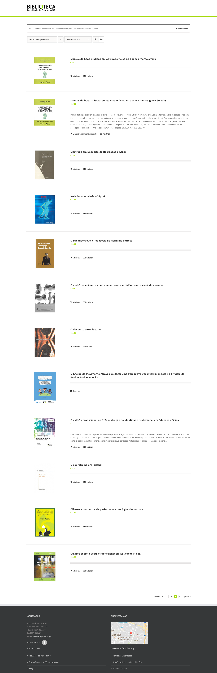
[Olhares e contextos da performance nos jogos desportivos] (45, 522)
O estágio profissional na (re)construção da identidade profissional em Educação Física (124, 420)
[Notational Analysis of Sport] (45, 209)
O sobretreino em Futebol (86, 464)
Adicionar (76, 76)
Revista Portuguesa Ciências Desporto (44, 662)
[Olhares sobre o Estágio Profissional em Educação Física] (45, 567)
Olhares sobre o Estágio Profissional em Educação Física (105, 553)
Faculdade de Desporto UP (39, 656)
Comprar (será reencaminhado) (85, 134)
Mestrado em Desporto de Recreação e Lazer (98, 151)
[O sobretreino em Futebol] (45, 478)
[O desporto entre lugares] (45, 342)
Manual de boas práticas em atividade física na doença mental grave (113, 58)
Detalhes (89, 76)
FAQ (31, 668)
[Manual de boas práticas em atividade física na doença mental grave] (45, 70)
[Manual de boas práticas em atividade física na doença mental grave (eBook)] (45, 112)
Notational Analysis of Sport (87, 196)
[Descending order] (60, 39)
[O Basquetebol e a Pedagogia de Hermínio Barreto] (45, 253)
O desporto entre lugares (85, 329)
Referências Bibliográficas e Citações (127, 662)
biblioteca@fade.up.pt (42, 636)
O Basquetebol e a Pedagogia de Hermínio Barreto (101, 240)
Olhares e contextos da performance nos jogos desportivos (106, 509)
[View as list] (101, 39)
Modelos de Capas (120, 668)
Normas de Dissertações (122, 656)
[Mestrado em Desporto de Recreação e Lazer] (45, 165)
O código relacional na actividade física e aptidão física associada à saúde (116, 285)
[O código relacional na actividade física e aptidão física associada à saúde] (45, 298)
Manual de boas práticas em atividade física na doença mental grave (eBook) (118, 100)
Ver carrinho (183, 28)
